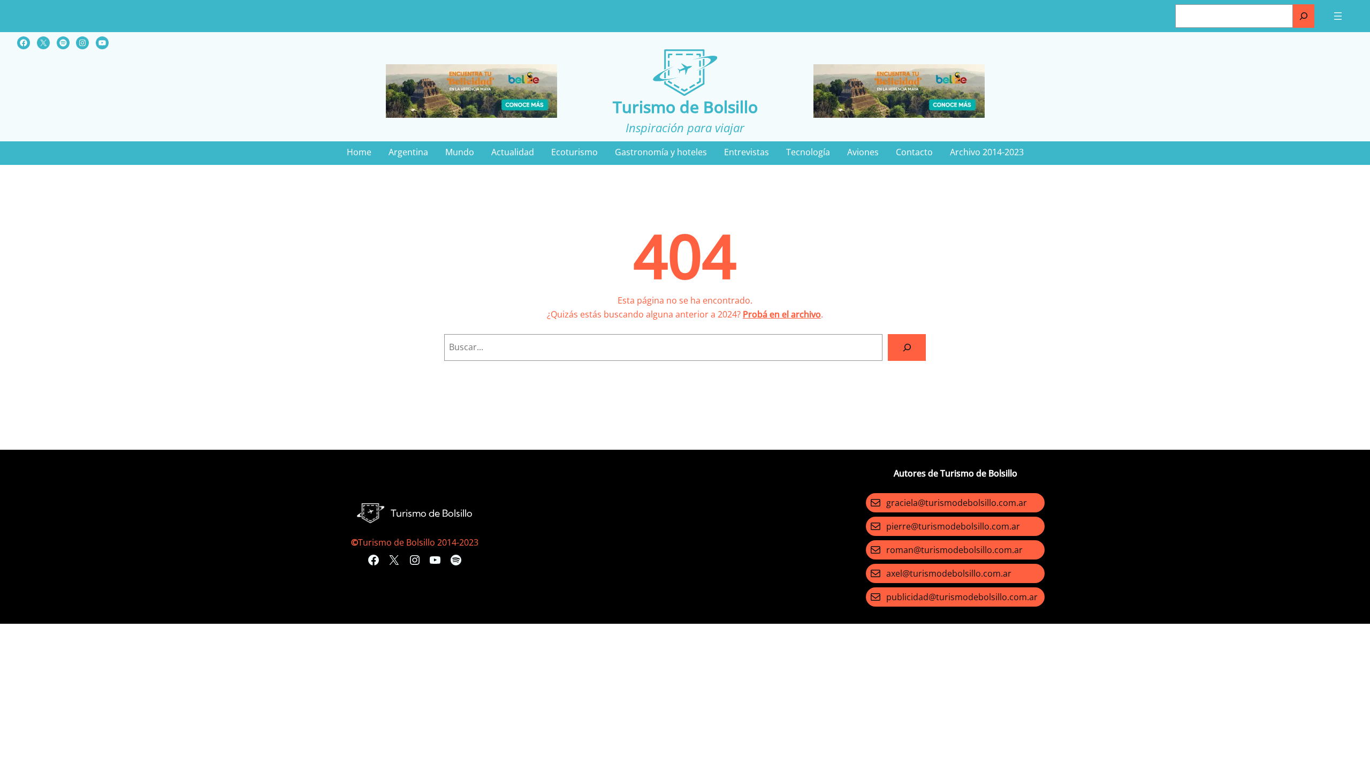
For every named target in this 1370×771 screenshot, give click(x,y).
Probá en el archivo (782, 314)
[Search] (907, 347)
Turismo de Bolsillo (685, 107)
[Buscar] (1303, 16)
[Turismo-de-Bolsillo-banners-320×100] (471, 114)
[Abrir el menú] (1337, 16)
